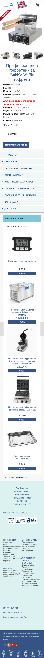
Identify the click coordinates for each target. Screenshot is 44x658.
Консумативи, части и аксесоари (12, 576)
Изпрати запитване (16, 144)
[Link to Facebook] (5, 645)
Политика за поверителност (28, 572)
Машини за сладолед (11, 573)
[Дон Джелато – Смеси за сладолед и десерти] (22, 5)
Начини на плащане (30, 586)
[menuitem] (10, 5)
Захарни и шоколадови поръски (12, 560)
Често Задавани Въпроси (28, 547)
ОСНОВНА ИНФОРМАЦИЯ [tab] (18, 168)
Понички (6, 550)
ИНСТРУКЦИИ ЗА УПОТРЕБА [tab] (20, 182)
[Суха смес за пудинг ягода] (2, 329)
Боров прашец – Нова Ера (15, 617)
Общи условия (28, 565)
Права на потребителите (28, 568)
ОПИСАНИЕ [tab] (11, 161)
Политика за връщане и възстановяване (31, 580)
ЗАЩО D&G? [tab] (11, 202)
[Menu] (7, 5)
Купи (22, 273)
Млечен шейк (8, 554)
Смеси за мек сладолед (8, 543)
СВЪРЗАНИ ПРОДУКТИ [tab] (14, 218)
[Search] (10, 5)
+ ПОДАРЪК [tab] (11, 155)
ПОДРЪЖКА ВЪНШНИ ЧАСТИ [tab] (20, 195)
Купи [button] (22, 322)
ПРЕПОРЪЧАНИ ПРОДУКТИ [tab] (16, 477)
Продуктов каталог (29, 544)
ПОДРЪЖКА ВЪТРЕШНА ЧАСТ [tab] (21, 188)
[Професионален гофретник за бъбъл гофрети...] (42, 329)
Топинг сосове (9, 556)
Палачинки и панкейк (11, 548)
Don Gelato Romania (12, 612)
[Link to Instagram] (9, 645)
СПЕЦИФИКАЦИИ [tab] (14, 175)
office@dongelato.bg (22, 491)
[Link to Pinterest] (12, 645)
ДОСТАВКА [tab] (10, 208)
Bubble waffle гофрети (12, 546)
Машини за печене (10, 570)
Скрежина (7, 552)
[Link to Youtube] (16, 645)
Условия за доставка (30, 583)
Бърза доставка (28, 542)
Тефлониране (27, 550)
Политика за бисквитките (27, 576)
